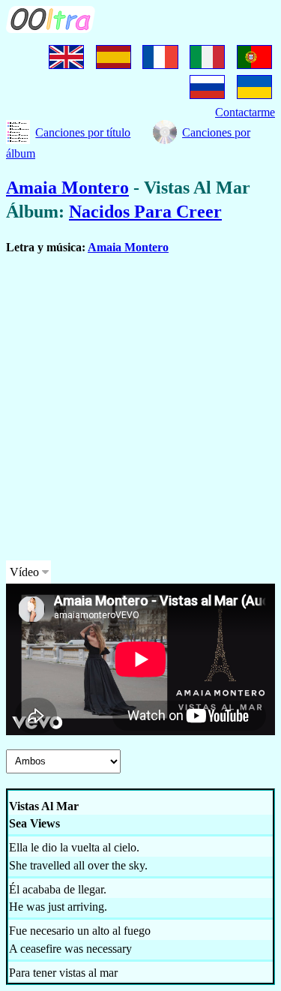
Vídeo (24, 572)
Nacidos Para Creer (145, 211)
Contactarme (245, 112)
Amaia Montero (67, 187)
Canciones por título (82, 132)
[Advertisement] (140, 407)
